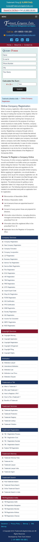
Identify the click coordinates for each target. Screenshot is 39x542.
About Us (17, 45)
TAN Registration (9, 280)
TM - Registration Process (12, 434)
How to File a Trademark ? (12, 397)
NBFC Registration (10, 322)
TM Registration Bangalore (12, 505)
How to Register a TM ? (11, 393)
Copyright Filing (9, 349)
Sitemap (25, 524)
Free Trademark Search (11, 482)
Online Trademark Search (12, 489)
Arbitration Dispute (9, 377)
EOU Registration (9, 273)
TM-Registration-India (10, 498)
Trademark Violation (10, 424)
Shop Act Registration (11, 294)
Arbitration (6, 358)
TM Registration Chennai (11, 516)
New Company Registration (12, 245)
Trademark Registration (10, 430)
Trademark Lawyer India (11, 468)
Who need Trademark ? (11, 390)
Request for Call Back (11, 10)
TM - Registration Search (11, 444)
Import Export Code (10, 291)
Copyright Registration (11, 342)
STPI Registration (9, 287)
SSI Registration (9, 315)
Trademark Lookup (9, 421)
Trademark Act (8, 461)
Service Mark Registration (12, 266)
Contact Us (28, 45)
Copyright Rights (9, 353)
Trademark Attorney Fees (12, 458)
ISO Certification (9, 301)
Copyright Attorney (10, 335)
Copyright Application (10, 339)
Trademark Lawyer (9, 465)
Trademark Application (11, 410)
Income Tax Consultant (11, 319)
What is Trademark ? (10, 386)
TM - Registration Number (12, 441)
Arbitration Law (8, 370)
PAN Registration (9, 284)
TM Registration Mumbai (11, 509)
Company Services (9, 237)
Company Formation (10, 249)
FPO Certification (9, 305)
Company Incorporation (11, 252)
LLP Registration (9, 256)
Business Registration (11, 259)
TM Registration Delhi (10, 502)
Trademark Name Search (11, 485)
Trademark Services (9, 406)
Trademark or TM (8, 382)
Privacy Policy (15, 524)
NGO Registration (9, 326)
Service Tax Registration (11, 263)
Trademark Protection (10, 414)
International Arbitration (11, 366)
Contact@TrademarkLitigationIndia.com (19, 6)
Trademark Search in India (12, 492)
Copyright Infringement (11, 346)
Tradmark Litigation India (10, 98)
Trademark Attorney (9, 453)
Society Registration (10, 312)
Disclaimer (4, 524)
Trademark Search (9, 477)
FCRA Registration (10, 298)
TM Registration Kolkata (11, 512)
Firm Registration (9, 270)
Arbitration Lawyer (9, 363)
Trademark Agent (9, 472)
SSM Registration (9, 308)
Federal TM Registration (11, 448)
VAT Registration (9, 277)
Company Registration (11, 242)
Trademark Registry (10, 417)
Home (9, 45)
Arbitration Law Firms (10, 373)
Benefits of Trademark (11, 400)
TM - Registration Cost (11, 437)
